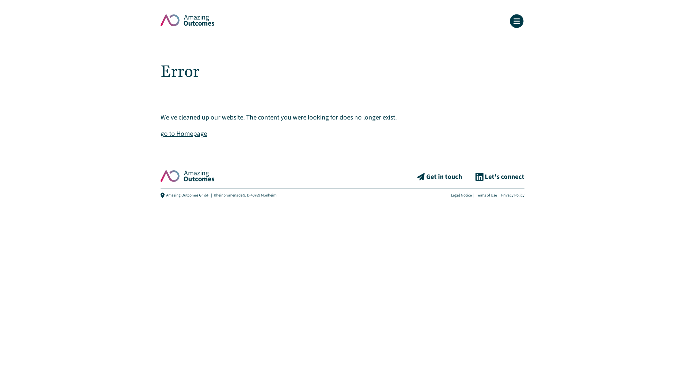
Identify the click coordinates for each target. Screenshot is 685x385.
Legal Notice (461, 195)
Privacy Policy (512, 195)
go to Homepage (184, 133)
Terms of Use (486, 195)
